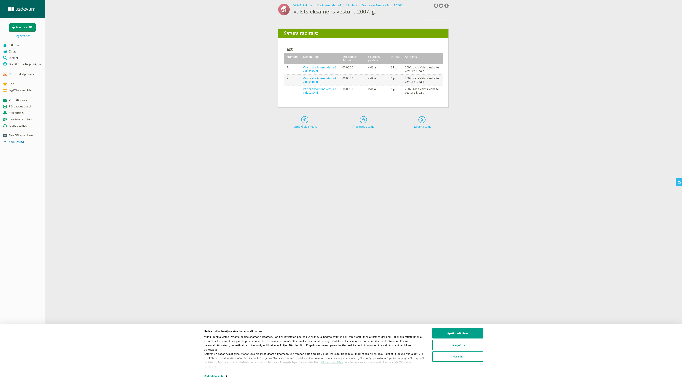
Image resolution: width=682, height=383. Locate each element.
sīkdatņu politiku (332, 362)
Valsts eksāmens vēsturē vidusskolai (319, 69)
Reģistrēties (22, 36)
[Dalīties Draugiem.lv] (436, 6)
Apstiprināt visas (457, 333)
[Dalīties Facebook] (446, 6)
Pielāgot (456, 344)
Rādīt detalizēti (213, 376)
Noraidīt (458, 356)
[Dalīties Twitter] (441, 6)
